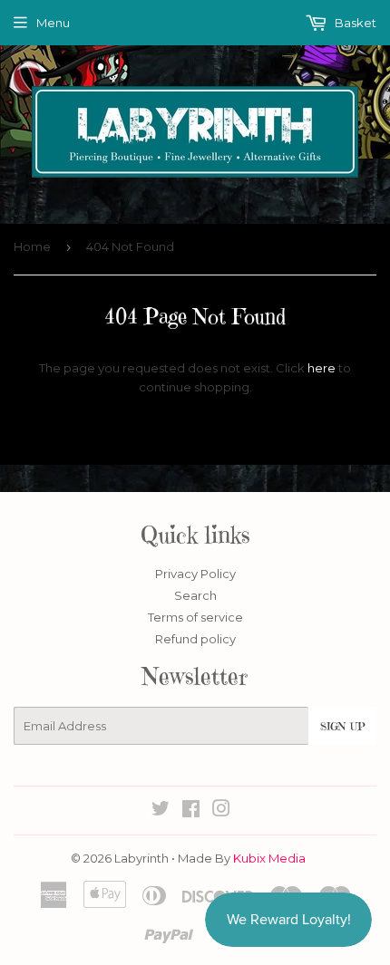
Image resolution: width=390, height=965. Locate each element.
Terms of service (195, 617)
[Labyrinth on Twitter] (160, 811)
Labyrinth (141, 858)
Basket (354, 22)
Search (195, 595)
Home (32, 246)
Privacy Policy (195, 573)
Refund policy (195, 639)
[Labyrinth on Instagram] (221, 811)
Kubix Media (269, 858)
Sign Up (342, 726)
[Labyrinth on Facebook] (190, 811)
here (321, 368)
